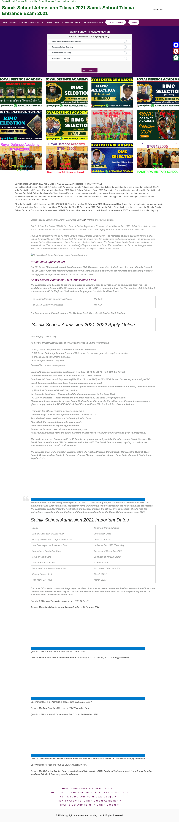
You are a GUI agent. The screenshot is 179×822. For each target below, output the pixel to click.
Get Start (89, 70)
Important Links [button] (72, 22)
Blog (43, 22)
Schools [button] (12, 22)
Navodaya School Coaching (62, 47)
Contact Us (58, 22)
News (49, 22)
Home (4, 22)
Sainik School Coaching (61, 58)
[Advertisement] (87, 499)
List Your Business (115, 22)
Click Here (86, 220)
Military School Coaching (61, 53)
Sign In (134, 22)
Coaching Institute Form (29, 22)
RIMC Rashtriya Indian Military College (66, 41)
